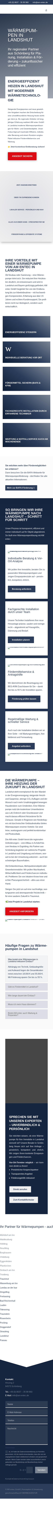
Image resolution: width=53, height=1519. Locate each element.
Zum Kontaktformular (23, 1200)
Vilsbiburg (4, 1257)
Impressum (29, 1479)
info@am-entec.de (20, 1395)
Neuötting (4, 1248)
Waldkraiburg (6, 1239)
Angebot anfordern (21, 746)
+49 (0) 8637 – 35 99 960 (21, 1392)
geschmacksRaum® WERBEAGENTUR (21, 1493)
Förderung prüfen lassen (24, 699)
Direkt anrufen (20, 1189)
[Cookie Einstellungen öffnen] (19, 1517)
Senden (41, 1470)
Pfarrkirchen (5, 1266)
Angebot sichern (22, 156)
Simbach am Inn (7, 1270)
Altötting (3, 1244)
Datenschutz (18, 1479)
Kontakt (8, 1479)
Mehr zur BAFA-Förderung (20, 488)
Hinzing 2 (9, 1383)
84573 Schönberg (13, 1386)
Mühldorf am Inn (7, 1235)
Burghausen (5, 1253)
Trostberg (4, 1274)
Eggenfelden (6, 1261)
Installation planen (21, 640)
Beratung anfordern (21, 589)
